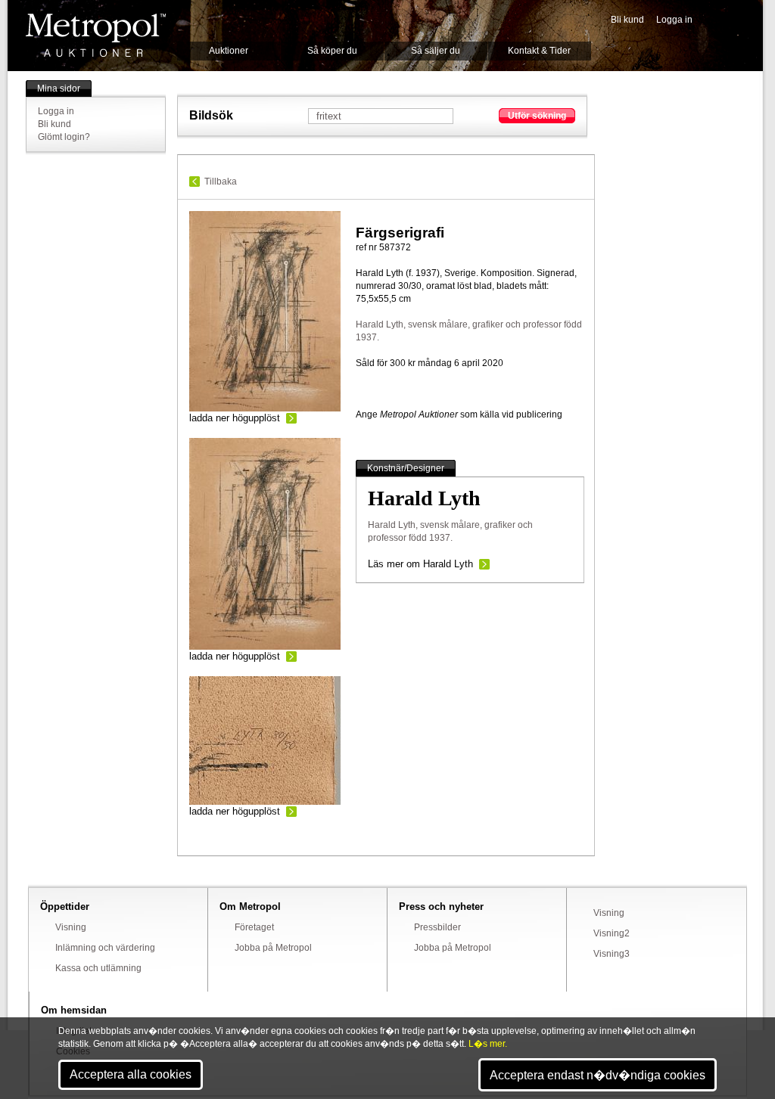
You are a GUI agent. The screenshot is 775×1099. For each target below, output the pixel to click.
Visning (70, 927)
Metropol (96, 35)
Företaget (254, 927)
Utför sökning (537, 115)
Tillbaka (220, 181)
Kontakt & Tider (539, 50)
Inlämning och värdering (105, 947)
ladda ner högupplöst (234, 418)
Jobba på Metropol (273, 947)
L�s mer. (487, 1043)
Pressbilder (437, 927)
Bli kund (627, 19)
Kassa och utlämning (98, 968)
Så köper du (332, 50)
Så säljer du (435, 50)
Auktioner (228, 50)
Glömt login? (64, 137)
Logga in (674, 19)
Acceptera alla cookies (130, 1074)
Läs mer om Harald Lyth (420, 564)
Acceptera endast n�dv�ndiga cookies (597, 1075)
